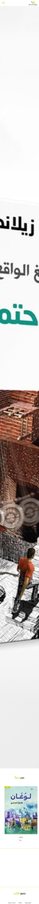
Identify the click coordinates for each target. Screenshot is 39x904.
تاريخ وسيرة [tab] (28, 902)
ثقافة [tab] (20, 902)
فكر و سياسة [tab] (11, 902)
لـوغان (21, 837)
